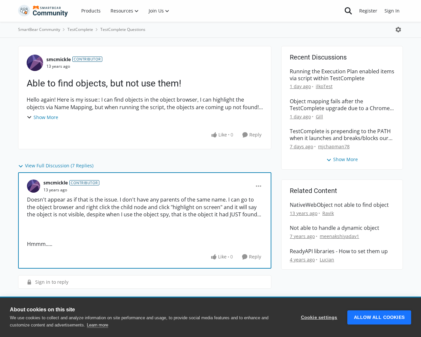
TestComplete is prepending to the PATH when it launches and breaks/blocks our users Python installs (340, 135)
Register (368, 11)
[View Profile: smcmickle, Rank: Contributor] (35, 63)
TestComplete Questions (122, 29)
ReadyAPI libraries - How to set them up (339, 251)
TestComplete (80, 29)
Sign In (392, 11)
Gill (319, 116)
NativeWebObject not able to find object (339, 205)
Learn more (97, 325)
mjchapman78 (334, 146)
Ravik (328, 213)
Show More (46, 117)
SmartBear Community (39, 29)
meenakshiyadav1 (339, 236)
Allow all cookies (379, 317)
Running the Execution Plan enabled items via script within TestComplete (342, 75)
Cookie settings (319, 317)
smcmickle (58, 59)
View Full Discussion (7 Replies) (59, 165)
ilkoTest (324, 86)
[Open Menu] (398, 29)
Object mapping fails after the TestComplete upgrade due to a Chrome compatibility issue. (340, 105)
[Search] (348, 11)
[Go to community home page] (43, 11)
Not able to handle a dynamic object (334, 228)
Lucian (327, 259)
